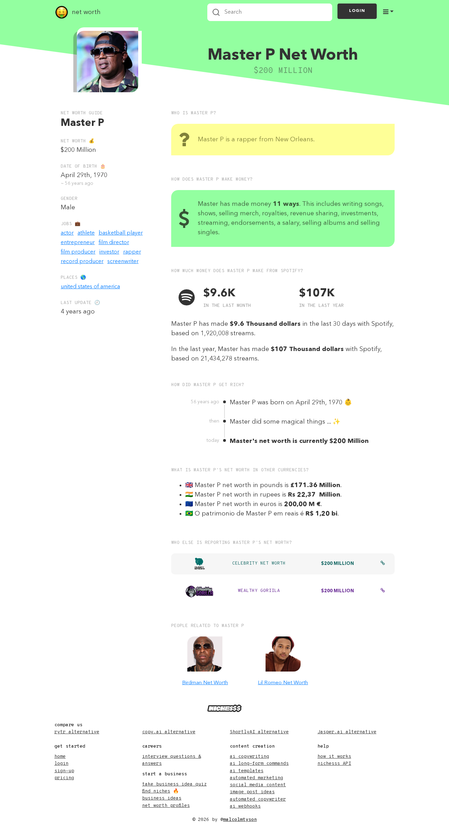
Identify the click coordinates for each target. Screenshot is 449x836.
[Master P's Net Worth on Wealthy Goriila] (383, 591)
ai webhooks (245, 806)
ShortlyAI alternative (259, 732)
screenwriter (123, 261)
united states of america (90, 287)
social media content (258, 785)
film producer (78, 252)
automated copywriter (258, 799)
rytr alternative (76, 732)
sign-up (64, 771)
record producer (82, 261)
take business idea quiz (174, 784)
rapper (132, 252)
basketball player (121, 233)
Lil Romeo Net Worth (283, 683)
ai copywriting (249, 757)
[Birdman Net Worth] (205, 654)
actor (67, 233)
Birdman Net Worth (205, 683)
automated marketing (256, 778)
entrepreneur (78, 242)
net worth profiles (166, 806)
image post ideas (252, 792)
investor (109, 252)
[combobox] (269, 12)
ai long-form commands (259, 764)
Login (357, 11)
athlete (86, 233)
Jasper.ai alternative (346, 732)
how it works (334, 757)
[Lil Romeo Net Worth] (283, 654)
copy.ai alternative (168, 732)
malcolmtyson (240, 820)
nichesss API (334, 764)
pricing (64, 778)
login (61, 764)
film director (114, 242)
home (60, 757)
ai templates (246, 771)
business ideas (161, 798)
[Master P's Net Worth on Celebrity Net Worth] (383, 563)
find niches (156, 791)
